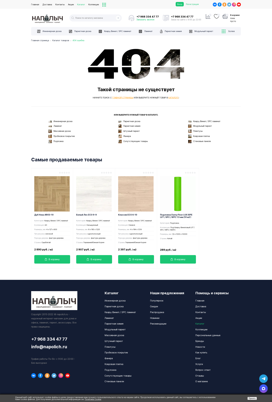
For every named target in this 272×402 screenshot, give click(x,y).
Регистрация (192, 4)
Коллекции (93, 4)
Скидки (154, 306)
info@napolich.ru (49, 346)
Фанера (127, 136)
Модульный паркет (202, 126)
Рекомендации (158, 323)
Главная (35, 4)
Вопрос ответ (203, 369)
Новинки (154, 318)
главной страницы (122, 97)
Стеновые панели (202, 141)
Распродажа (157, 312)
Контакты (60, 4)
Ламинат (58, 126)
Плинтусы (198, 131)
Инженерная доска (63, 121)
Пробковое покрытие (64, 136)
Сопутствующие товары (135, 141)
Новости (200, 346)
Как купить (201, 352)
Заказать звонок (145, 19)
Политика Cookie (93, 399)
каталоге (173, 97)
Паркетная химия (131, 126)
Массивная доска (62, 131)
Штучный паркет (131, 131)
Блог (198, 358)
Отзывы (199, 375)
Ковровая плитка (201, 136)
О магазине (201, 381)
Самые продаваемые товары (66, 159)
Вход (179, 4)
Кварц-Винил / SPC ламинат (206, 121)
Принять (252, 398)
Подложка (58, 141)
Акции (71, 4)
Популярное (156, 300)
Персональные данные (207, 335)
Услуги (199, 364)
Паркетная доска (131, 121)
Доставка (47, 4)
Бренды (199, 341)
